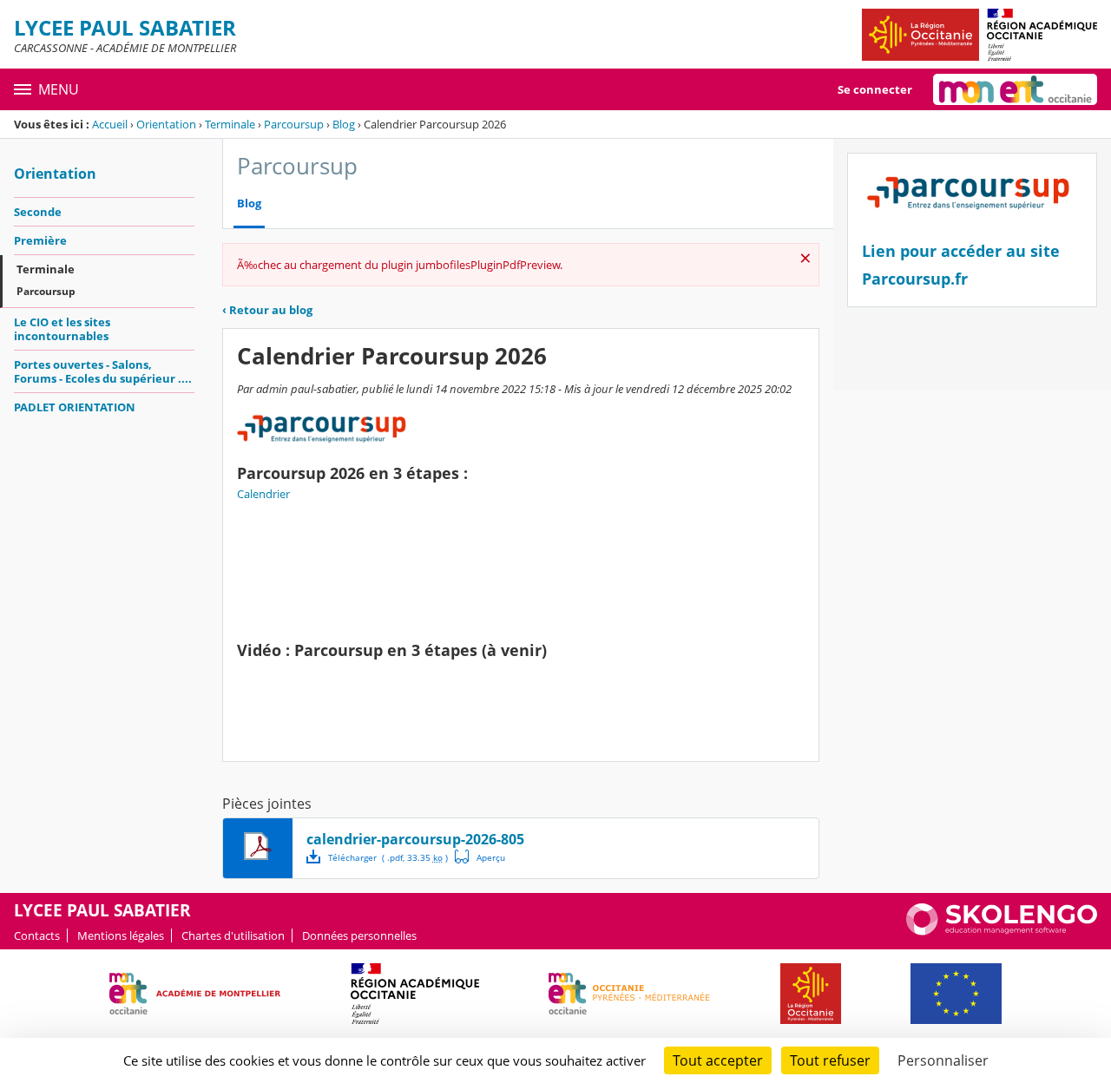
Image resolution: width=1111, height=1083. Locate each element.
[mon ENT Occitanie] (1015, 89)
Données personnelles (359, 935)
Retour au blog (267, 310)
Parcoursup (294, 124)
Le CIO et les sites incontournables (62, 329)
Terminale (230, 124)
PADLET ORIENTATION (74, 407)
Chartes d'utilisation (233, 935)
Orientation (166, 124)
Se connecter (875, 89)
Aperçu (480, 856)
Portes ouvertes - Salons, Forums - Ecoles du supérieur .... (103, 371)
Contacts (37, 935)
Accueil (110, 124)
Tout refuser (830, 1060)
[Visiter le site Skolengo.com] (1001, 931)
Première (40, 240)
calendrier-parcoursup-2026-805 (415, 839)
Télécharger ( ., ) (387, 857)
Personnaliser (943, 1060)
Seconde (38, 212)
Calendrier (263, 494)
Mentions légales (120, 935)
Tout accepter (718, 1060)
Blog (343, 124)
